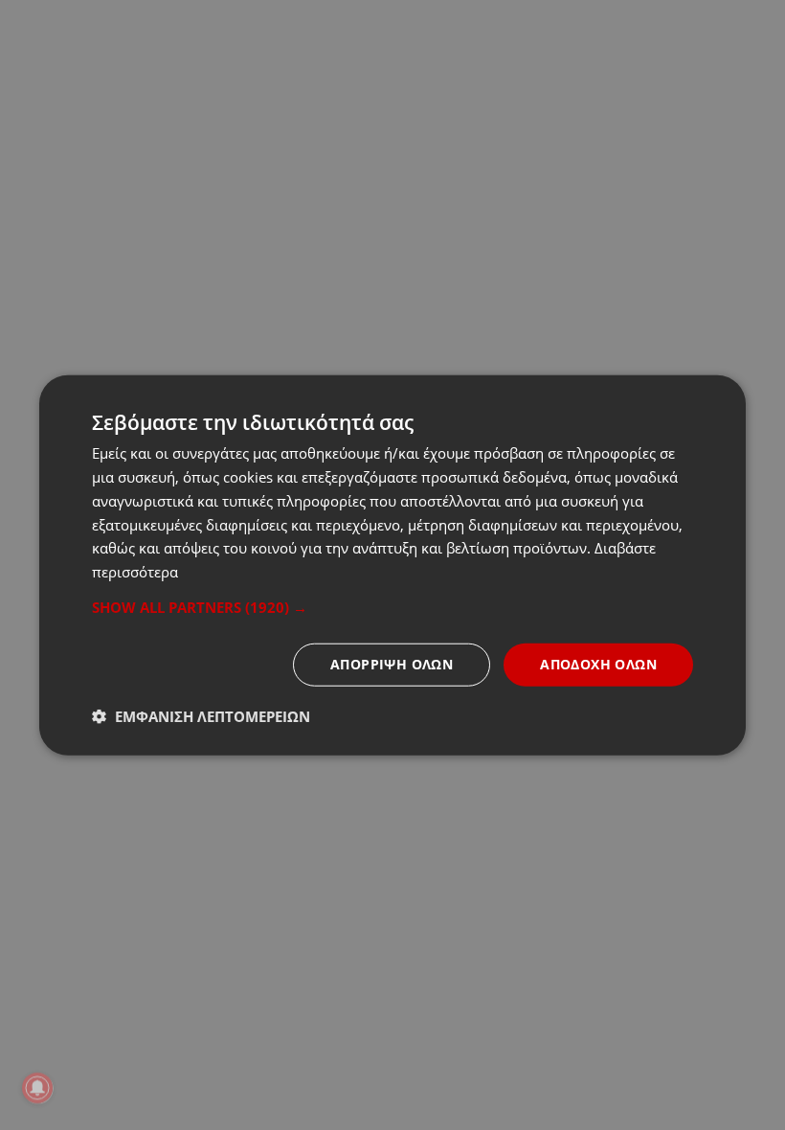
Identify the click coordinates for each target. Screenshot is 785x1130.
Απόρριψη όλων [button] (391, 664)
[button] (392, 607)
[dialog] (392, 565)
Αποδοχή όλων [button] (598, 664)
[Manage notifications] (37, 1088)
